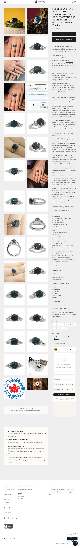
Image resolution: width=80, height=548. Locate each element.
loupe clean (69, 259)
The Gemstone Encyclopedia (25, 489)
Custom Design (7, 494)
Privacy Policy (7, 507)
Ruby (19, 494)
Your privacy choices (9, 505)
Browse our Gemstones (60, 343)
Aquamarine (21, 496)
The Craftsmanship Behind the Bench (63, 341)
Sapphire (20, 491)
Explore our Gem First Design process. (32, 410)
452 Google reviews (66, 57)
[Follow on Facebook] (4, 518)
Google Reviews (69, 62)
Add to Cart (64, 34)
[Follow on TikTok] (17, 518)
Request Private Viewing (64, 39)
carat (53, 102)
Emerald (20, 493)
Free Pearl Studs (8, 499)
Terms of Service (8, 510)
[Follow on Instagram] (8, 518)
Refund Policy (7, 512)
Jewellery (6, 492)
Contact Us (6, 502)
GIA (56, 79)
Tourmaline (20, 498)
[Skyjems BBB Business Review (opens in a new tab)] (40, 526)
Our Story (6, 497)
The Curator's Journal (23, 500)
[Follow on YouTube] (12, 518)
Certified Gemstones (9, 489)
